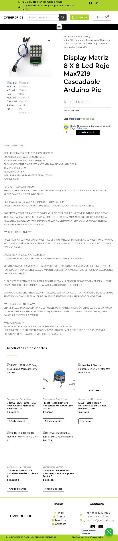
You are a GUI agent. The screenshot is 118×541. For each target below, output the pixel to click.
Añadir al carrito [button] (17, 421)
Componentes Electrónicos (85, 40)
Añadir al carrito (87, 132)
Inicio (66, 36)
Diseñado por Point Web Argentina (87, 537)
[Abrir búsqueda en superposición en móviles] (47, 17)
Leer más (85, 421)
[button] (59, 26)
